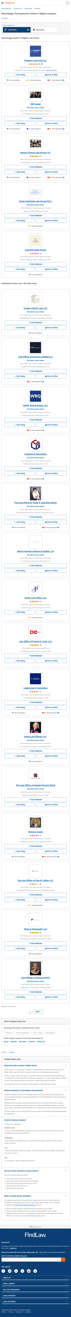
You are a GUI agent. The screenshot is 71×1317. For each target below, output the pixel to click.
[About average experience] (63, 80)
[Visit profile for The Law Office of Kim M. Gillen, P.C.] (35, 871)
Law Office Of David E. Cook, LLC (35, 641)
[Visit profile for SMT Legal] (35, 95)
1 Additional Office (51, 70)
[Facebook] (3, 1271)
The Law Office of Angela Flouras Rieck (35, 785)
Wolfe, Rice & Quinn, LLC (35, 405)
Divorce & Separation (22, 1033)
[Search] (67, 3)
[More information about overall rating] (41, 64)
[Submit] (63, 1260)
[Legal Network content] (67, 1302)
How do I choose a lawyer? (15, 1120)
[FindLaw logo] (10, 3)
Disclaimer (19, 1312)
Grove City (31, 1041)
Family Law (8, 1033)
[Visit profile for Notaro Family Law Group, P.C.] (35, 143)
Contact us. (13, 1248)
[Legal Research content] (67, 1296)
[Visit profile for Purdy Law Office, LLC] (35, 588)
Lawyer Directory (6, 8)
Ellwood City (41, 1041)
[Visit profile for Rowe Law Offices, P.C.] (35, 727)
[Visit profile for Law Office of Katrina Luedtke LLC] (35, 347)
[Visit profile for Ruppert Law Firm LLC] (35, 51)
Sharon (6, 1041)
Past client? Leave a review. (35, 107)
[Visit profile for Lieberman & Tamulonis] (35, 679)
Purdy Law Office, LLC (36, 597)
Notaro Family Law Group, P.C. (35, 152)
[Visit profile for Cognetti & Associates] (35, 445)
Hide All (11, 1052)
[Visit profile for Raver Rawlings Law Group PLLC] (35, 192)
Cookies (28, 1312)
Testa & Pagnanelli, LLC (35, 929)
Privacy (10, 1312)
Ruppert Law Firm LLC (35, 60)
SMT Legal (35, 103)
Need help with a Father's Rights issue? (20, 1065)
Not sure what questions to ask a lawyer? (21, 1171)
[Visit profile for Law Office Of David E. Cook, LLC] (35, 632)
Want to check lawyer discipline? (17, 1196)
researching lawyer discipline (25, 1205)
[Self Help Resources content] (67, 1290)
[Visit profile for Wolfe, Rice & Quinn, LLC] (35, 396)
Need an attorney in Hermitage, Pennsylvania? (23, 1090)
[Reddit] (29, 1271)
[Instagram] (22, 1271)
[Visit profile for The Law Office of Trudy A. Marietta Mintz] (35, 493)
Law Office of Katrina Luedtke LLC (35, 356)
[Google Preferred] (35, 1271)
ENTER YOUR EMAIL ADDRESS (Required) (14, 1256)
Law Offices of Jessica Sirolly (35, 977)
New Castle (22, 1041)
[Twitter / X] (16, 1271)
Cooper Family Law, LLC (35, 308)
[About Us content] (67, 1278)
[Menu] (2, 3)
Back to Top (36, 1227)
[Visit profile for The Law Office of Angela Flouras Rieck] (35, 776)
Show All (4, 1052)
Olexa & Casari (35, 831)
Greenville (13, 1041)
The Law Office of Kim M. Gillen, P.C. (35, 880)
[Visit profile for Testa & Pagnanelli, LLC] (35, 920)
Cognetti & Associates (35, 454)
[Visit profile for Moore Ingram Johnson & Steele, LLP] (35, 542)
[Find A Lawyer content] (67, 1284)
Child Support (50, 1033)
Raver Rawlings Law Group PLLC (35, 201)
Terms (3, 1312)
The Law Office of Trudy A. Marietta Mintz (35, 502)
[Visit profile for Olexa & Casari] (35, 822)
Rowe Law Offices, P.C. (35, 736)
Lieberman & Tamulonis (35, 687)
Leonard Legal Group (35, 249)
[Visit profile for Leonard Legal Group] (35, 240)
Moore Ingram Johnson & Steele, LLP (35, 551)
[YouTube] (9, 1271)
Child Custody (37, 1033)
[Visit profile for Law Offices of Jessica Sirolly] (35, 968)
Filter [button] (6, 18)
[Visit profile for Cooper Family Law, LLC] (35, 299)
